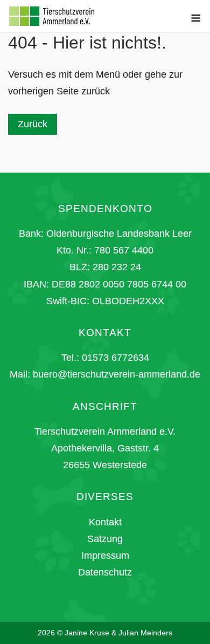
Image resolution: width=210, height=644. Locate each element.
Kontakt (105, 522)
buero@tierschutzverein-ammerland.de (116, 374)
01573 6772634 (115, 357)
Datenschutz (105, 572)
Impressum (105, 555)
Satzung (105, 538)
